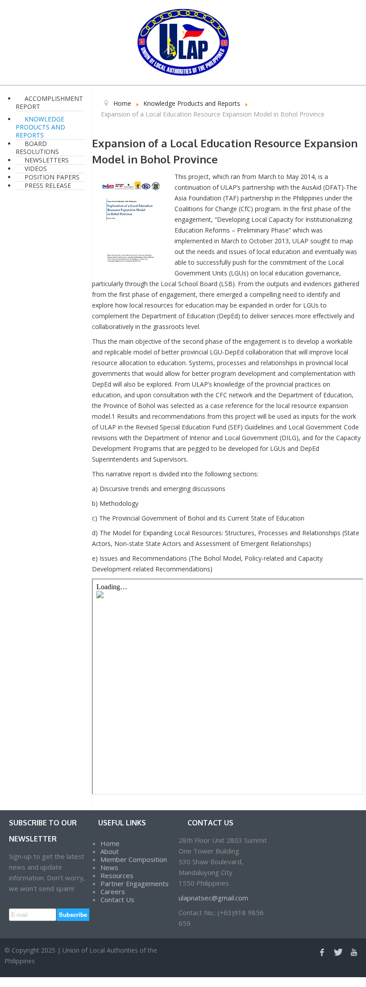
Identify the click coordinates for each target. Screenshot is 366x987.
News (109, 867)
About (109, 851)
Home (110, 843)
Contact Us (117, 899)
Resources (116, 875)
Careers (112, 891)
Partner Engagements (134, 883)
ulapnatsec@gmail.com (213, 897)
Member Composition (133, 859)
